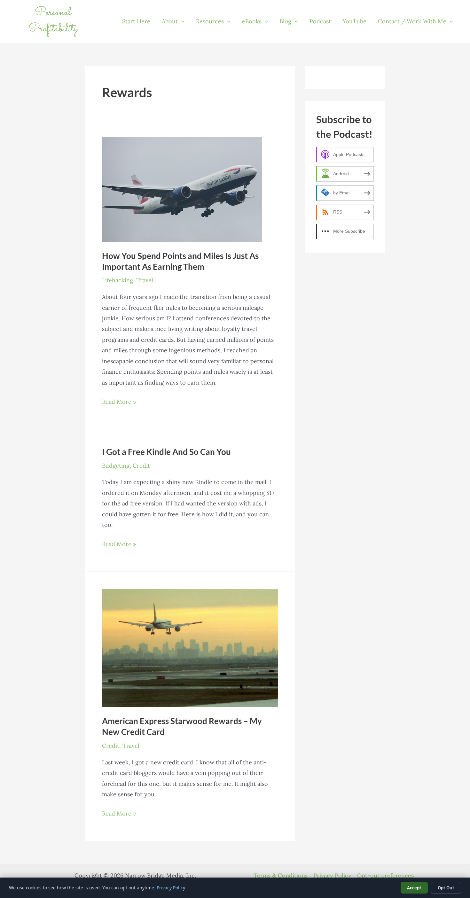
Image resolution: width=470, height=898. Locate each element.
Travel (144, 280)
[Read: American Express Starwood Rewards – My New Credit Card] (190, 647)
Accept (414, 888)
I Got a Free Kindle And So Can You (166, 452)
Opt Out (446, 888)
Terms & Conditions (281, 875)
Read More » (119, 402)
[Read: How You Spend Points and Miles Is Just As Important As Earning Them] (182, 188)
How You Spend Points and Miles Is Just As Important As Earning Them (180, 261)
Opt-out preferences (385, 875)
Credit (141, 465)
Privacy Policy (332, 875)
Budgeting (115, 465)
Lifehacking (117, 280)
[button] (181, 21)
